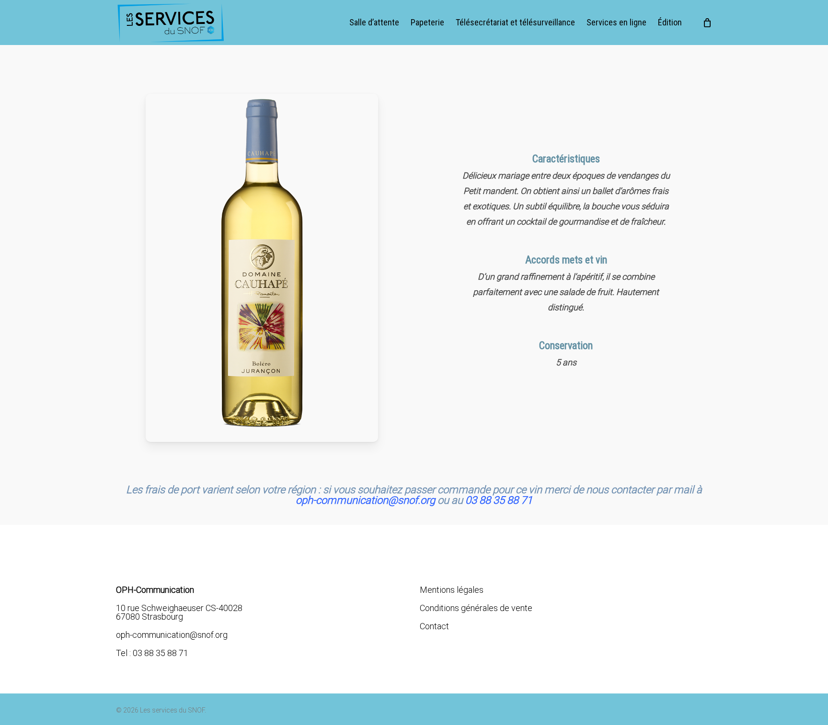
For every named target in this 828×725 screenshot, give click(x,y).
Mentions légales (451, 590)
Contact (434, 626)
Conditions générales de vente (476, 608)
